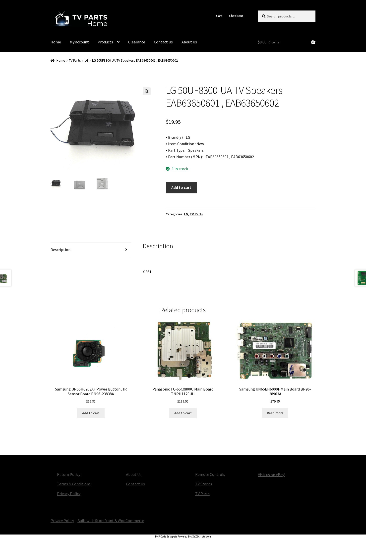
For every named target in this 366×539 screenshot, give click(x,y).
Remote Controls (210, 474)
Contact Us (163, 41)
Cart (219, 15)
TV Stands (203, 483)
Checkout (236, 15)
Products (105, 41)
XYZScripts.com (201, 536)
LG (86, 60)
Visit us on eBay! (271, 474)
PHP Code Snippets (166, 536)
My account (79, 41)
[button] (147, 91)
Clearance (136, 41)
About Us (189, 41)
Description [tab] (60, 249)
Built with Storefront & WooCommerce (110, 520)
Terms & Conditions (74, 483)
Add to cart (181, 187)
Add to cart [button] (91, 413)
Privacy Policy (68, 493)
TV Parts (75, 60)
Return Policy (68, 474)
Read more (275, 413)
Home (56, 41)
